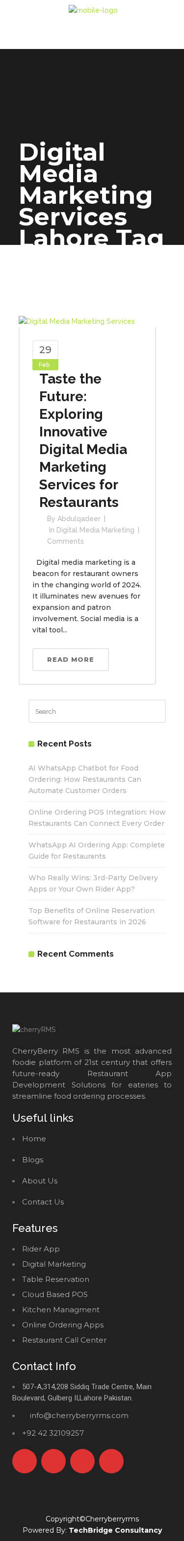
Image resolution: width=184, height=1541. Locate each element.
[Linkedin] (111, 1461)
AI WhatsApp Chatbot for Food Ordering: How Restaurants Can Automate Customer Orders (84, 779)
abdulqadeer (79, 519)
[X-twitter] (53, 1461)
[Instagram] (82, 1461)
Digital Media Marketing (95, 530)
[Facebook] (24, 1461)
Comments (65, 541)
